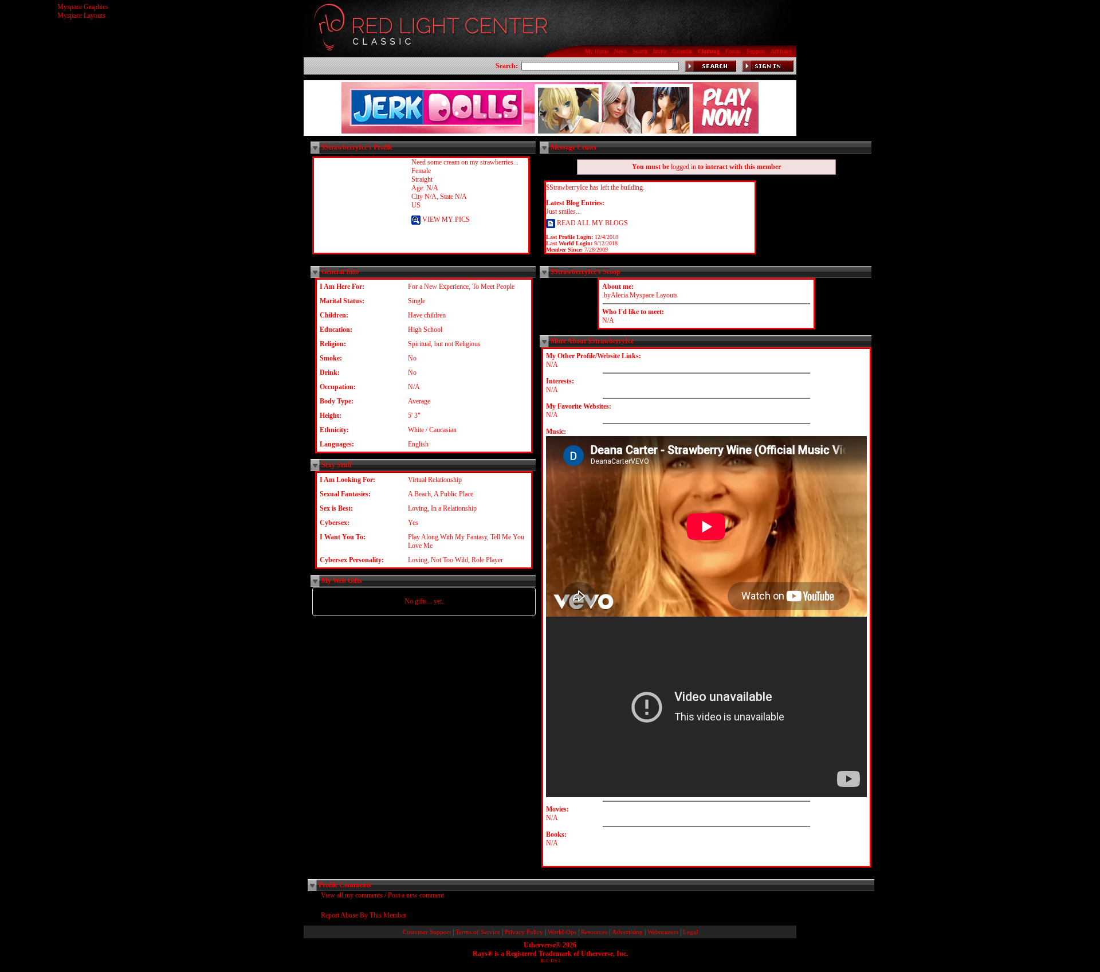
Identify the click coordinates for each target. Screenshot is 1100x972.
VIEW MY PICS (445, 219)
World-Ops (562, 932)
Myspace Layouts (81, 15)
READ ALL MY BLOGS (591, 223)
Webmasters (662, 932)
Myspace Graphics (82, 7)
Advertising (627, 932)
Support (756, 51)
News (620, 51)
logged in (683, 167)
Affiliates (781, 51)
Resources (594, 932)
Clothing (709, 51)
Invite (659, 51)
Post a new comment (416, 895)
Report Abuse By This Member (363, 915)
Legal (690, 932)
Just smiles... (563, 211)
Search (639, 51)
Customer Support (427, 932)
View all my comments (352, 895)
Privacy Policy (524, 932)
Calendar (682, 51)
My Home (596, 51)
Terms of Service (477, 932)
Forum (733, 51)
